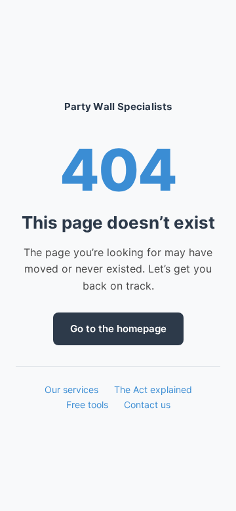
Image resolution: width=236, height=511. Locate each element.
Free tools (87, 404)
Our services (71, 389)
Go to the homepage (118, 328)
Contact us (147, 404)
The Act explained (153, 389)
